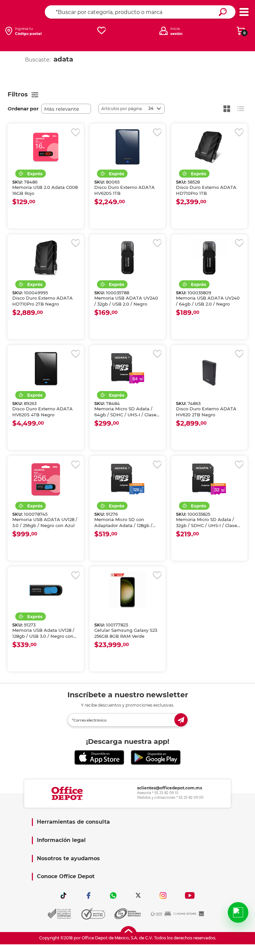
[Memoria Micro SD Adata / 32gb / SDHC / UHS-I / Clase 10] (209, 479)
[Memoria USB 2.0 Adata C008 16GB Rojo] (45, 147)
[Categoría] (244, 12)
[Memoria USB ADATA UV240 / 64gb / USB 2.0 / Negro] (209, 257)
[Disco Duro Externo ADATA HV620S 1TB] (127, 147)
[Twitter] (138, 895)
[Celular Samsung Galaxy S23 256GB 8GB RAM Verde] (127, 589)
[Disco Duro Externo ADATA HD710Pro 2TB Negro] (45, 257)
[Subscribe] (181, 720)
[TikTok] (63, 895)
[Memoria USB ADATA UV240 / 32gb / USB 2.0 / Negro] (127, 257)
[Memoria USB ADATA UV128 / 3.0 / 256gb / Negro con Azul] (45, 479)
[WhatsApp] (113, 895)
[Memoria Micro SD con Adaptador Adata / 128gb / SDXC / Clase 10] (127, 479)
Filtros (18, 94)
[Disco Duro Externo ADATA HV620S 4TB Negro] (45, 368)
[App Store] (99, 757)
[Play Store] (156, 757)
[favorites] (101, 31)
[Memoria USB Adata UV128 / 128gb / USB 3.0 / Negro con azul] (45, 589)
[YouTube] (190, 895)
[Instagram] (163, 895)
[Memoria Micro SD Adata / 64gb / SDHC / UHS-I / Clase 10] (127, 368)
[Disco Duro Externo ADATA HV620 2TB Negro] (209, 368)
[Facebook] (88, 895)
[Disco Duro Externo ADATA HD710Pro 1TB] (209, 147)
